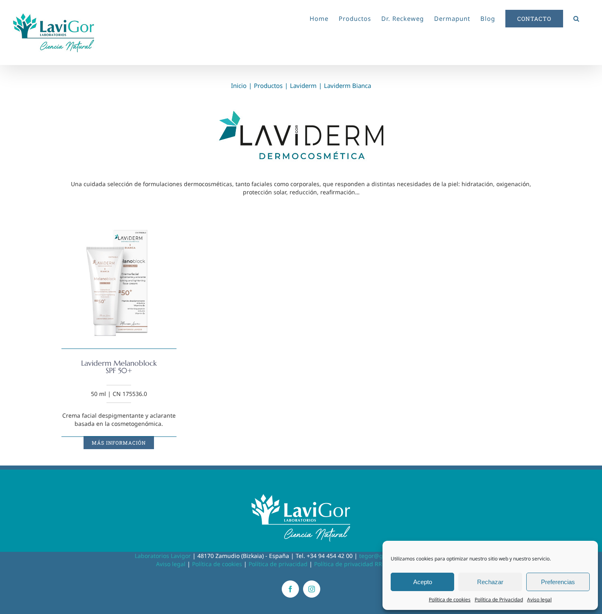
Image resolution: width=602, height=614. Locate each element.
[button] (576, 17)
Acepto (422, 581)
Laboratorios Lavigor (163, 556)
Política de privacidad (278, 564)
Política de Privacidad (499, 599)
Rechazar (490, 581)
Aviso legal (539, 599)
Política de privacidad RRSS (351, 564)
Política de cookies (450, 599)
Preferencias (558, 581)
